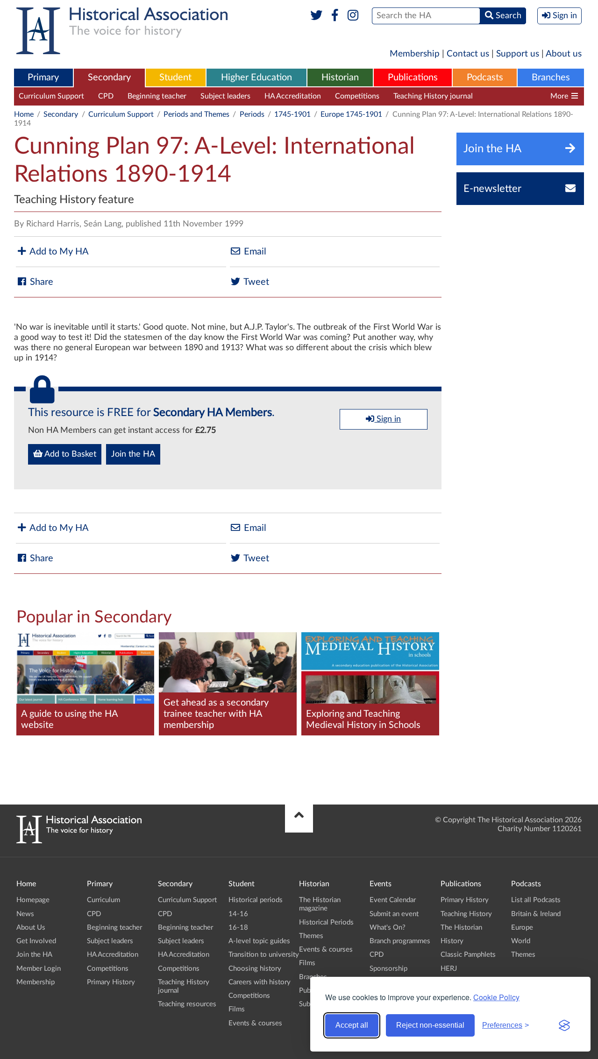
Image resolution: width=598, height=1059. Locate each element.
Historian (340, 77)
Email (254, 251)
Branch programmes (400, 941)
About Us (30, 927)
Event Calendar (393, 900)
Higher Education (256, 77)
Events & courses (255, 1023)
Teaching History (466, 914)
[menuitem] (43, 78)
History (452, 941)
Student (175, 77)
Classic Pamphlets (468, 954)
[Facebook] (334, 16)
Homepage (33, 900)
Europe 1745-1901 (351, 114)
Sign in (387, 419)
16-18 (238, 927)
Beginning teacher (157, 96)
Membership (415, 53)
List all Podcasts (536, 900)
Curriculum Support (51, 96)
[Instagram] (353, 16)
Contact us (468, 53)
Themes (311, 935)
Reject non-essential (430, 1025)
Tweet (255, 282)
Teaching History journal (433, 96)
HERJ (449, 968)
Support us (517, 53)
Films (236, 1009)
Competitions (357, 96)
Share (40, 282)
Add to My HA (58, 251)
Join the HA (133, 454)
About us (564, 53)
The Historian (461, 927)
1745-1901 (292, 114)
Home (24, 114)
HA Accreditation (292, 96)
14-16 (238, 914)
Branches (551, 77)
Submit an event (394, 914)
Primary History (111, 982)
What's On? (388, 927)
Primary (43, 77)
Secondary (109, 77)
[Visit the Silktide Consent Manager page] (564, 1025)
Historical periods (255, 900)
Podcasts (485, 77)
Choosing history (254, 968)
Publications (413, 77)
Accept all (351, 1025)
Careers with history (259, 982)
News (25, 914)
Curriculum (103, 900)
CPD (106, 96)
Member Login (38, 968)
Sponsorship (388, 968)
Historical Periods (326, 922)
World (520, 941)
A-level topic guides (259, 941)
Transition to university (263, 954)
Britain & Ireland (536, 914)
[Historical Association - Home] (79, 841)
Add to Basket (69, 454)
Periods (252, 114)
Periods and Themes (196, 114)
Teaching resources (518, 96)
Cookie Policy (496, 997)
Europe (522, 927)
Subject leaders (225, 96)
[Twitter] (316, 16)
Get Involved (36, 941)
